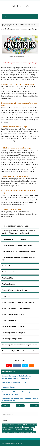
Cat (21, 427)
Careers (17, 427)
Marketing (21, 432)
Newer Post (5, 405)
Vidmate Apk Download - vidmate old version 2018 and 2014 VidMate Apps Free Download (19, 232)
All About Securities (8, 272)
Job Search (14, 432)
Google (9, 366)
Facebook (17, 366)
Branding (11, 427)
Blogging (4, 427)
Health (30, 429)
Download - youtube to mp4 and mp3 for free (17, 245)
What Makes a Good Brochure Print (14, 382)
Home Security (6, 432)
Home (4, 24)
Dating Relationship (7, 429)
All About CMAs (7, 278)
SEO (34, 432)
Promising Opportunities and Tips (13, 326)
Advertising (10, 24)
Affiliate (25, 424)
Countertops (26, 427)
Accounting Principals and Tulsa (13, 314)
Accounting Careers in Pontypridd (13, 333)
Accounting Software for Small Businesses (16, 308)
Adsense (12, 424)
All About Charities (8, 284)
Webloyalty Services (8, 387)
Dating (32, 427)
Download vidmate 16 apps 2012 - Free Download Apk (18, 259)
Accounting (6, 296)
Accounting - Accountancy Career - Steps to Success (19, 345)
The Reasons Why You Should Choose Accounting (18, 351)
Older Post (34, 405)
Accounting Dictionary (9, 320)
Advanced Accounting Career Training (15, 290)
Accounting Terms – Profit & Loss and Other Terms (19, 302)
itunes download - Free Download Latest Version (18, 251)
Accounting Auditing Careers (12, 339)
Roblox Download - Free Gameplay (14, 239)
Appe (30, 424)
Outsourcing (28, 432)
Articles (35, 424)
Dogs (15, 429)
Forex (26, 429)
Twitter (25, 366)
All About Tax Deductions (10, 266)
